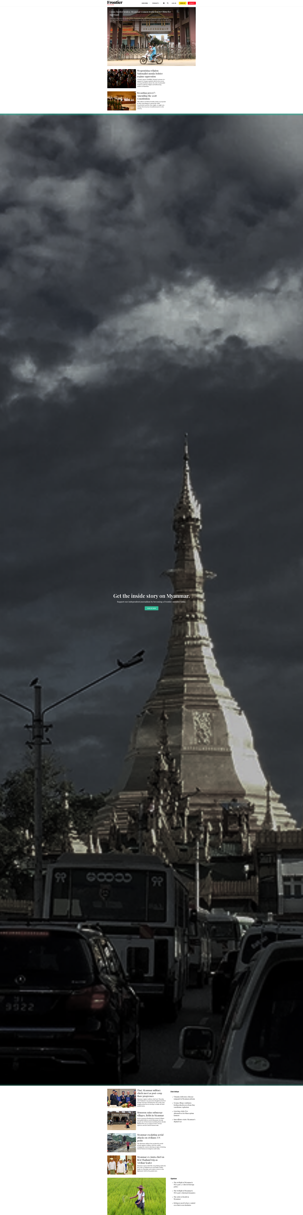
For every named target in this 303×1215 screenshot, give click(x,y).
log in (174, 3)
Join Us (182, 3)
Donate (191, 3)
